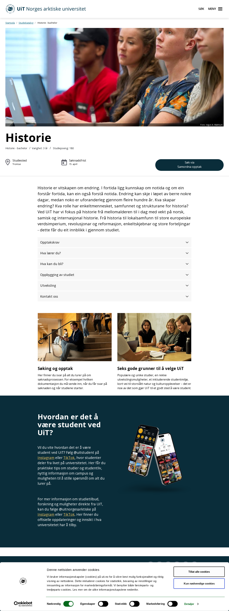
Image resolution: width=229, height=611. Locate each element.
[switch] (103, 604)
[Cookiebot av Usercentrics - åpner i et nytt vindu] (23, 604)
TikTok (69, 457)
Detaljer (189, 603)
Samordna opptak (189, 164)
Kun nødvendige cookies (199, 583)
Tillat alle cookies (199, 571)
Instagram (46, 457)
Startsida (10, 22)
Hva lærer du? (50, 253)
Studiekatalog (26, 22)
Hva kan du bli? (51, 264)
